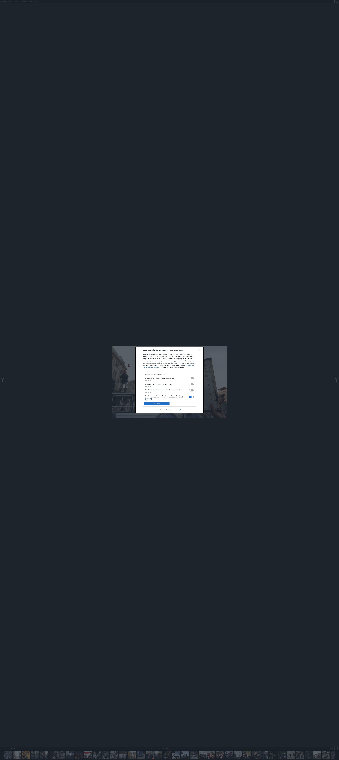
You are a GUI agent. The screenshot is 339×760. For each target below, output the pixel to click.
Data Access (169, 410)
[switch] (191, 378)
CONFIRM (157, 403)
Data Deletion (159, 410)
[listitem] (169, 374)
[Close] (200, 350)
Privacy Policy (179, 410)
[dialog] (169, 380)
